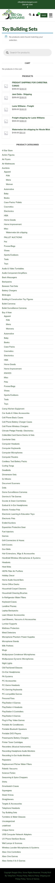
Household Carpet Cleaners (14, 588)
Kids (8, 175)
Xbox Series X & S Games (13, 860)
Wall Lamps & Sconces (12, 843)
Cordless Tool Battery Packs (14, 461)
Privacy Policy (22, 875)
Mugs (4, 650)
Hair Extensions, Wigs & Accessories (18, 553)
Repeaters (6, 759)
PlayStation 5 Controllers (12, 711)
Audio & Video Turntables (13, 268)
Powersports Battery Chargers (15, 737)
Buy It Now (7, 312)
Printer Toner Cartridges (12, 742)
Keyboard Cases (9, 601)
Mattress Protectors (10, 628)
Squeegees (7, 790)
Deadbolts (6, 470)
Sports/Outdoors (11, 254)
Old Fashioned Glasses (12, 667)
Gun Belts (6, 549)
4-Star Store (7, 150)
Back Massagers (9, 277)
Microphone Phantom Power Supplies (18, 636)
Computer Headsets (11, 443)
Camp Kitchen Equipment (13, 408)
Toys (6, 263)
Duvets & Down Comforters (14, 500)
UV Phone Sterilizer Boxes (13, 838)
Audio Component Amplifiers (14, 272)
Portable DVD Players (11, 733)
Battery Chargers (9, 290)
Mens (8, 179)
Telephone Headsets (11, 808)
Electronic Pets (8, 518)
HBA (6, 215)
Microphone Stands (10, 641)
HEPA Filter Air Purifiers (12, 571)
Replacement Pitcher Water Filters (17, 764)
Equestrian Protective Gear (14, 527)
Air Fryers (6, 159)
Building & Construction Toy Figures (17, 299)
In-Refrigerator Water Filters (14, 597)
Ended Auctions (9, 522)
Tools (6, 259)
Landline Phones (9, 606)
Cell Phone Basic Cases (12, 417)
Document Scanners (11, 483)
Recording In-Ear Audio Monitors (16, 755)
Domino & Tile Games (11, 496)
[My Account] (34, 14)
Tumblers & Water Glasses (13, 816)
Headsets (6, 562)
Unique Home (8, 829)
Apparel (7, 171)
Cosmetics (8, 206)
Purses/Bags (9, 246)
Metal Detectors (9, 632)
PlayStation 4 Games (11, 702)
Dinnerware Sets (9, 474)
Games (5, 535)
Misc (6, 228)
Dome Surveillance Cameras (14, 492)
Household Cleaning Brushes (14, 593)
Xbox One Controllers (11, 851)
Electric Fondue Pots (11, 509)
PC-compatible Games (12, 693)
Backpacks (7, 281)
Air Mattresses (8, 163)
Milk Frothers (7, 645)
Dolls (4, 487)
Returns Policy (33, 875)
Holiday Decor (8, 575)
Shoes (7, 250)
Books (7, 197)
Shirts (4, 781)
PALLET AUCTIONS (13, 237)
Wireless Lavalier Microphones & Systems (20, 847)
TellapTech (11, 875)
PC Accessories (9, 680)
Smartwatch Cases (10, 786)
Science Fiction (8, 772)
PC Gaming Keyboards (12, 689)
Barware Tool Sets (10, 286)
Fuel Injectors (8, 531)
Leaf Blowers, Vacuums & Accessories (19, 619)
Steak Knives (8, 794)
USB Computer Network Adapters (17, 834)
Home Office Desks (10, 584)
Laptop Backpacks (10, 610)
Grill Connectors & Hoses (13, 540)
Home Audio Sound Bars (13, 579)
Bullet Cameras (8, 303)
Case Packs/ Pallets (13, 202)
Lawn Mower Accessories (13, 614)
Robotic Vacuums (9, 768)
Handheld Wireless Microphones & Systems (21, 557)
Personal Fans (8, 698)
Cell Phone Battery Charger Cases (17, 421)
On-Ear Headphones (11, 671)
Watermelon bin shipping (16, 232)
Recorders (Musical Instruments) (16, 746)
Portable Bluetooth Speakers (14, 729)
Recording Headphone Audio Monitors (18, 750)
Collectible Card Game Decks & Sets (18, 435)
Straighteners (8, 799)
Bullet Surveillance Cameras (14, 308)
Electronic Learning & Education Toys (18, 514)
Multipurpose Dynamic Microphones (18, 658)
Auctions (6, 167)
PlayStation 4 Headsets (12, 707)
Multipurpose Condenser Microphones (18, 654)
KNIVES (7, 373)
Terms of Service (32, 879)
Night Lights (7, 663)
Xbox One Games (10, 856)
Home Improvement (12, 224)
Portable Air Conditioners (13, 724)
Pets (6, 381)
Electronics (9, 211)
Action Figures (8, 154)
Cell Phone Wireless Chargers (15, 426)
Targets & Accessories (12, 803)
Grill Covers (7, 544)
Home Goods (10, 219)
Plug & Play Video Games (13, 720)
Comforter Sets (8, 439)
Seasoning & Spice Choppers (15, 777)
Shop (44, 15)
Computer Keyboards (11, 448)
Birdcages (6, 294)
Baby (6, 193)
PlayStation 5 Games (11, 715)
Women (9, 184)
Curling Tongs (8, 465)
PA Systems (7, 676)
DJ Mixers (6, 478)
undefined (6, 825)
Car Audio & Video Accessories (16, 413)
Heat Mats (6, 566)
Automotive (9, 189)
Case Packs (9, 346)
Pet (5, 241)
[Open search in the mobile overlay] (27, 52)
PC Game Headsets (11, 685)
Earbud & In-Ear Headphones (15, 505)
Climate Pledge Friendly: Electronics (17, 430)
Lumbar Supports (9, 623)
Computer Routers (10, 456)
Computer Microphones (12, 452)
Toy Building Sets (9, 812)
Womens (10, 328)
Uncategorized (8, 821)
